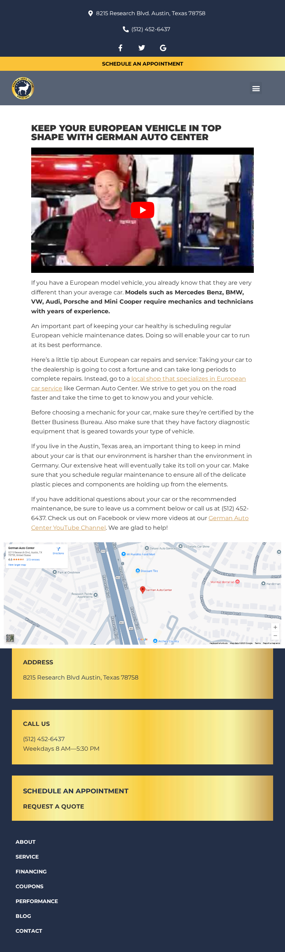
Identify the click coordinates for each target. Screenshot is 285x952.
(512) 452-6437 (44, 739)
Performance (37, 901)
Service (27, 856)
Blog (23, 916)
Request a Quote (53, 806)
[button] (256, 88)
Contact (29, 931)
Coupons (29, 886)
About (26, 842)
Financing (31, 871)
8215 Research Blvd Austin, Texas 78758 (80, 677)
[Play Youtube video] (142, 210)
